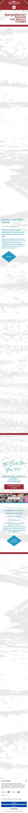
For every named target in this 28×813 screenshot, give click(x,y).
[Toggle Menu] (14, 7)
